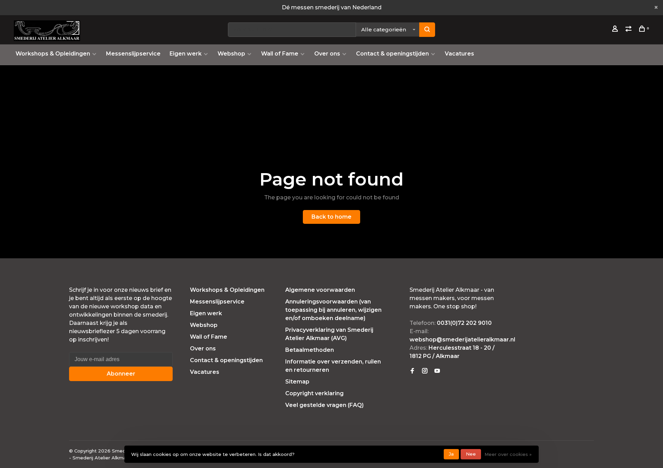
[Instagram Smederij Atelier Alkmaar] (424, 371)
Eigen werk (186, 53)
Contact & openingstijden (392, 53)
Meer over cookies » (508, 454)
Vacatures (459, 53)
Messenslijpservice (133, 53)
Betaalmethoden (309, 350)
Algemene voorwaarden (320, 290)
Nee (471, 454)
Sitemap (297, 381)
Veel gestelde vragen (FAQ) (324, 405)
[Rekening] (616, 30)
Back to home (331, 216)
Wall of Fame (279, 53)
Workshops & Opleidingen (53, 53)
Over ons (327, 53)
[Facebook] (412, 371)
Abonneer (121, 373)
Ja (451, 454)
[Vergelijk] (629, 30)
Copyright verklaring (314, 393)
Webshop (231, 53)
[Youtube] (437, 371)
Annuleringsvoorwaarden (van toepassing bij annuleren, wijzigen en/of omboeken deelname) (333, 309)
